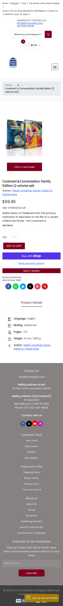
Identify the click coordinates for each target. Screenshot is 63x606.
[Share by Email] (23, 286)
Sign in (26, 14)
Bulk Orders (31, 446)
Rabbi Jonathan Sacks (26, 190)
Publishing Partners (31, 521)
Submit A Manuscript (31, 527)
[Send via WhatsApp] (16, 286)
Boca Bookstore (25, 10)
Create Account (11, 14)
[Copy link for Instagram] (37, 286)
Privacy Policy (31, 483)
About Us (31, 504)
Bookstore (31, 515)
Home (8, 85)
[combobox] (31, 34)
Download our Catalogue (31, 533)
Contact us (52, 10)
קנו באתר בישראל (9, 10)
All (18, 85)
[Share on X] (30, 286)
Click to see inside (24, 167)
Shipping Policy (31, 472)
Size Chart (31, 440)
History (31, 509)
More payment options (31, 263)
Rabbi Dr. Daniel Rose (26, 349)
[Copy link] (45, 286)
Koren (5, 3)
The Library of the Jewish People (44, 3)
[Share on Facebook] (8, 286)
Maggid (15, 3)
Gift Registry (40, 10)
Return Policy (31, 478)
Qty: (4, 237)
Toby (24, 3)
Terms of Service (31, 489)
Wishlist (31, 452)
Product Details (31, 303)
